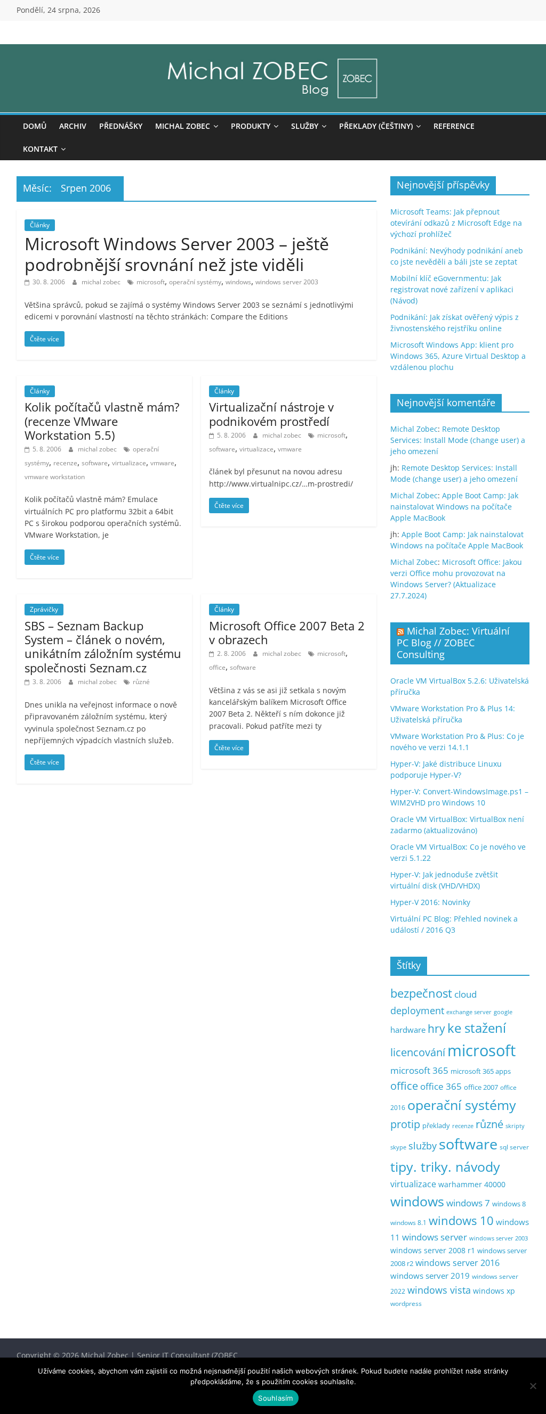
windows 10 (461, 1220)
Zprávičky (44, 609)
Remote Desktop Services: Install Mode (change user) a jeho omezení (457, 440)
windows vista (439, 1290)
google (503, 1012)
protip (405, 1124)
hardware (407, 1029)
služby (422, 1145)
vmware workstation (55, 476)
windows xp (494, 1291)
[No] (532, 1385)
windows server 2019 (430, 1275)
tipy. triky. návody (445, 1166)
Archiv (72, 126)
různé (141, 681)
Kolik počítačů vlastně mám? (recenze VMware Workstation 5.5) (102, 421)
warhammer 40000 (471, 1184)
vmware (162, 462)
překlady (436, 1125)
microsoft (150, 281)
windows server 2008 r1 (432, 1250)
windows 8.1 (408, 1222)
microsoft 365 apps (481, 1071)
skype (398, 1147)
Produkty (250, 126)
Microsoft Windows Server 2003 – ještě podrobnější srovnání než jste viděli (177, 253)
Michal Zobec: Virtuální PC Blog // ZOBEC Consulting (453, 642)
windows (238, 281)
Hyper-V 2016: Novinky (430, 902)
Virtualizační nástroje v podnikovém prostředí (271, 414)
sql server (514, 1147)
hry (436, 1028)
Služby (304, 126)
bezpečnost (421, 993)
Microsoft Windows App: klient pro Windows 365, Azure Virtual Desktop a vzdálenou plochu (458, 356)
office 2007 (481, 1087)
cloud (465, 994)
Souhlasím (275, 1398)
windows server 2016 (457, 1263)
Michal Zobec (182, 126)
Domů (34, 126)
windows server (434, 1237)
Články (40, 224)
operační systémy (195, 281)
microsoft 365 (419, 1070)
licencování (417, 1052)
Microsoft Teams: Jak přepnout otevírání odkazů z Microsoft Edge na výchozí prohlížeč (456, 223)
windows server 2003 (286, 281)
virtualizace (129, 462)
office (217, 667)
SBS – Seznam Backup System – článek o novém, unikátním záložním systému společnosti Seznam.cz (103, 647)
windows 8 (509, 1204)
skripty (515, 1126)
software (95, 462)
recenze (65, 462)
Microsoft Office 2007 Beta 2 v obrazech (287, 632)
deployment (417, 1010)
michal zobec (102, 281)
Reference (454, 126)
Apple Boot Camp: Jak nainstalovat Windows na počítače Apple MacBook (454, 506)
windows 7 (468, 1203)
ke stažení (476, 1028)
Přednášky (120, 126)
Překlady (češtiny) (376, 126)
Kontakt (40, 149)
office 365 (441, 1086)
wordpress (406, 1303)
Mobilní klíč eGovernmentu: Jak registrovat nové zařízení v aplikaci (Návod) (451, 289)
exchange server (469, 1012)
